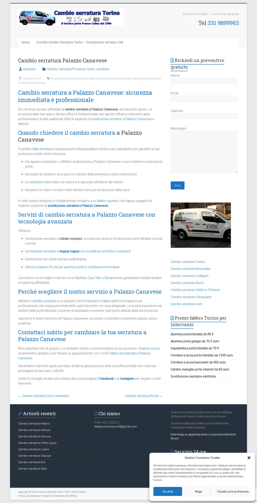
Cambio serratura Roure (144, 396)
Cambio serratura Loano (33, 449)
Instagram (127, 379)
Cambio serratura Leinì (186, 304)
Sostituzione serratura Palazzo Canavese (110, 78)
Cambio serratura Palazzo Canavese (69, 78)
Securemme (113, 278)
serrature (29, 69)
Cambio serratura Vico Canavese (43, 396)
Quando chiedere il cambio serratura (66, 132)
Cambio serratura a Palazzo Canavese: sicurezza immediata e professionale (85, 96)
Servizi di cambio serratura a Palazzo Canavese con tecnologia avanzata (86, 218)
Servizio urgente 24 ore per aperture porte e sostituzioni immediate (72, 267)
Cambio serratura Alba (32, 468)
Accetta (168, 491)
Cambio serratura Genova (34, 436)
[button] (249, 458)
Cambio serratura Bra (31, 462)
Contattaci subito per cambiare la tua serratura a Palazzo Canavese (82, 335)
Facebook (107, 379)
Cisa (91, 278)
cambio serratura (44, 301)
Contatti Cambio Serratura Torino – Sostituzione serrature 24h (79, 42)
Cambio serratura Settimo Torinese (195, 290)
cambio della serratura (36, 149)
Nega (198, 491)
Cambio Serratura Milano (34, 423)
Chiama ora (146, 348)
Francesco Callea (97, 301)
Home (25, 42)
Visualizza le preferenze (233, 491)
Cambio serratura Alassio (34, 430)
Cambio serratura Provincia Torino (71, 69)
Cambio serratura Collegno (189, 276)
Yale (98, 278)
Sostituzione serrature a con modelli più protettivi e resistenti (78, 251)
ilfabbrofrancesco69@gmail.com (115, 426)
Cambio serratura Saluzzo (34, 455)
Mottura (80, 278)
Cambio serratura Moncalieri (190, 269)
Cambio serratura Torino (188, 262)
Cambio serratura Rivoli (187, 283)
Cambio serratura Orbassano (191, 297)
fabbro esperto (107, 201)
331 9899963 (223, 23)
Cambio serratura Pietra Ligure (37, 442)
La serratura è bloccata (41, 182)
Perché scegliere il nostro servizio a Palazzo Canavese (90, 291)
